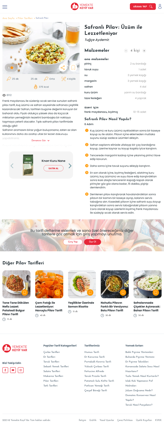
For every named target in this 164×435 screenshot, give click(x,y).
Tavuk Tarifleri (51, 362)
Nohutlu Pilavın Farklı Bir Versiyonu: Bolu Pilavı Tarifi (114, 306)
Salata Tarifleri (51, 371)
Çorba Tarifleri (51, 352)
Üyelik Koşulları (144, 420)
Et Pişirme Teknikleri (136, 362)
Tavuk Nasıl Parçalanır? (138, 405)
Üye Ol (92, 242)
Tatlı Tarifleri (50, 386)
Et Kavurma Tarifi (94, 357)
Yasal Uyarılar (107, 420)
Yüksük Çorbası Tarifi (96, 366)
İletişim (82, 420)
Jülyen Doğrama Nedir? (138, 390)
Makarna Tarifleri (53, 376)
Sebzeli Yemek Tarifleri (56, 366)
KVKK (158, 420)
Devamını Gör (39, 140)
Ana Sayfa (8, 18)
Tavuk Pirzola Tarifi (95, 376)
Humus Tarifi (91, 352)
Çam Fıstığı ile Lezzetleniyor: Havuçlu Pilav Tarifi (48, 306)
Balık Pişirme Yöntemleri (139, 352)
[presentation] (12, 166)
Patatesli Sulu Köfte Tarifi (99, 381)
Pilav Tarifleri (25, 18)
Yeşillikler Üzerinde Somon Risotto (81, 304)
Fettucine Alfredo (94, 371)
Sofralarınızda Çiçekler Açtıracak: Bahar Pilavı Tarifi (147, 306)
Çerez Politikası (125, 420)
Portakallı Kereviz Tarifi (97, 362)
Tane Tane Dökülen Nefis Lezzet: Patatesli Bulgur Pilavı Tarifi (15, 308)
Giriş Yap (73, 242)
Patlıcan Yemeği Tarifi (96, 386)
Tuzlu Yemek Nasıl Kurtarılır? (142, 376)
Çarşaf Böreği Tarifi (95, 390)
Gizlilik (92, 420)
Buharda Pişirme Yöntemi (139, 357)
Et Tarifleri (49, 357)
